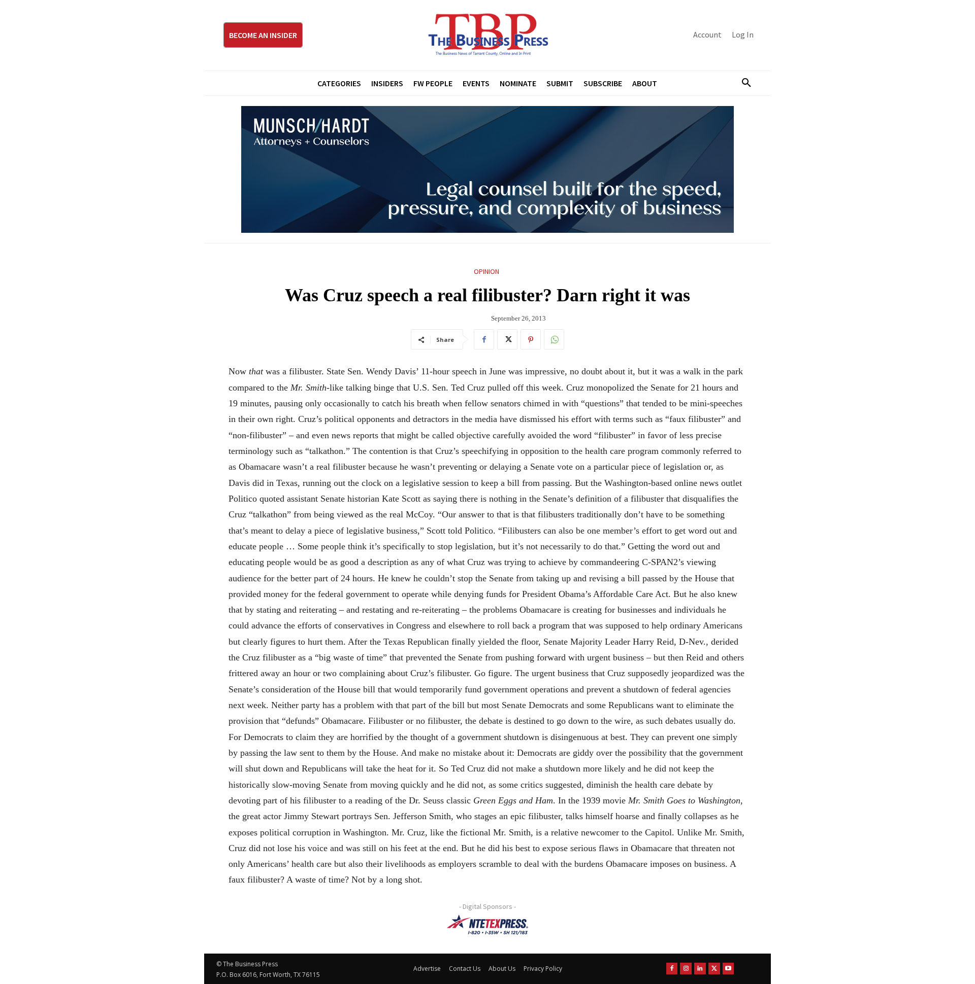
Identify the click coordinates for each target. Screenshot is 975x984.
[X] (507, 339)
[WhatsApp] (554, 339)
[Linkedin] (700, 968)
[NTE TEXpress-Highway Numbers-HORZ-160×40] (487, 925)
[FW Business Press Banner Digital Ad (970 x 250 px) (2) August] (487, 169)
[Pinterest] (531, 339)
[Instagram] (686, 968)
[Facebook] (484, 339)
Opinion (486, 271)
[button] (742, 83)
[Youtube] (728, 968)
